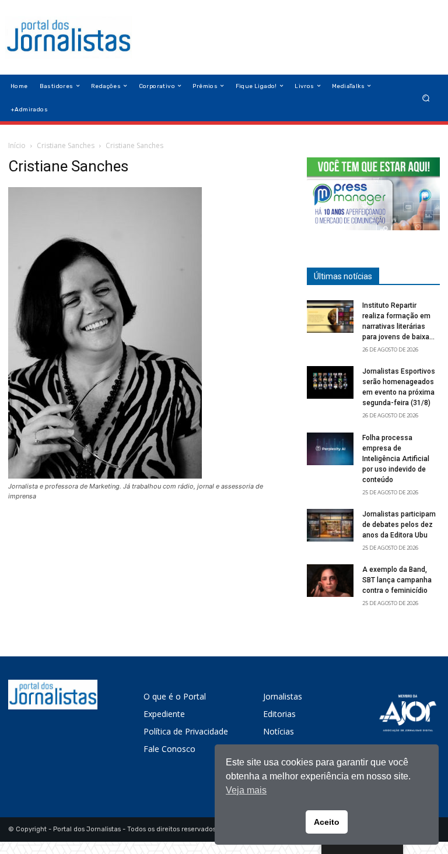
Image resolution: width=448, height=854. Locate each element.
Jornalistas (282, 696)
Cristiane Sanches (65, 145)
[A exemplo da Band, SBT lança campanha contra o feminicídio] (330, 580)
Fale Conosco (169, 748)
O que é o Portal (175, 696)
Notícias (278, 731)
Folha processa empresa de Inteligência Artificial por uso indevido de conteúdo (395, 459)
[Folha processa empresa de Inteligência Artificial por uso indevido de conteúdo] (330, 449)
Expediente (164, 713)
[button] (426, 97)
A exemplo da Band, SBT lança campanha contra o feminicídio (397, 580)
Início (17, 145)
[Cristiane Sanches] (105, 475)
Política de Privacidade (186, 731)
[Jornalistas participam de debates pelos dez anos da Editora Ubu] (330, 525)
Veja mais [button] (246, 790)
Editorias (279, 713)
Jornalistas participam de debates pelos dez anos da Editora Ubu (399, 524)
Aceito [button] (327, 822)
